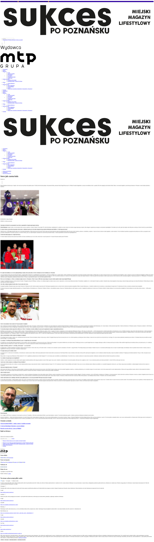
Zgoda (3, 480)
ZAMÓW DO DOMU (12, 80)
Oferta (4, 82)
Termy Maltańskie (11, 85)
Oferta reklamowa (11, 83)
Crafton (9, 473)
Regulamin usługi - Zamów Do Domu (15, 81)
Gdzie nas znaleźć (19, 39)
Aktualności (5, 69)
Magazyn (4, 71)
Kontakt (4, 89)
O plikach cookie (15, 480)
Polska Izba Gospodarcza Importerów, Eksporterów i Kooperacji (20, 88)
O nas (9, 72)
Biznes (4, 70)
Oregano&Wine (11, 86)
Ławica (9, 87)
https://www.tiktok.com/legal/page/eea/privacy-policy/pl (11, 533)
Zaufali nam (10, 78)
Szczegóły (8, 480)
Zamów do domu (6, 79)
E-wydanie (10, 75)
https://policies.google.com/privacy (7, 492)
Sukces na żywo (6, 84)
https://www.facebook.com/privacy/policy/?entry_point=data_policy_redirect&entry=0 (16, 512)
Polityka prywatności (22, 537)
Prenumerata (5, 39)
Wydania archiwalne (12, 39)
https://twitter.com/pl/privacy (5, 529)
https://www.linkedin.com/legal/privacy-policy (9, 504)
